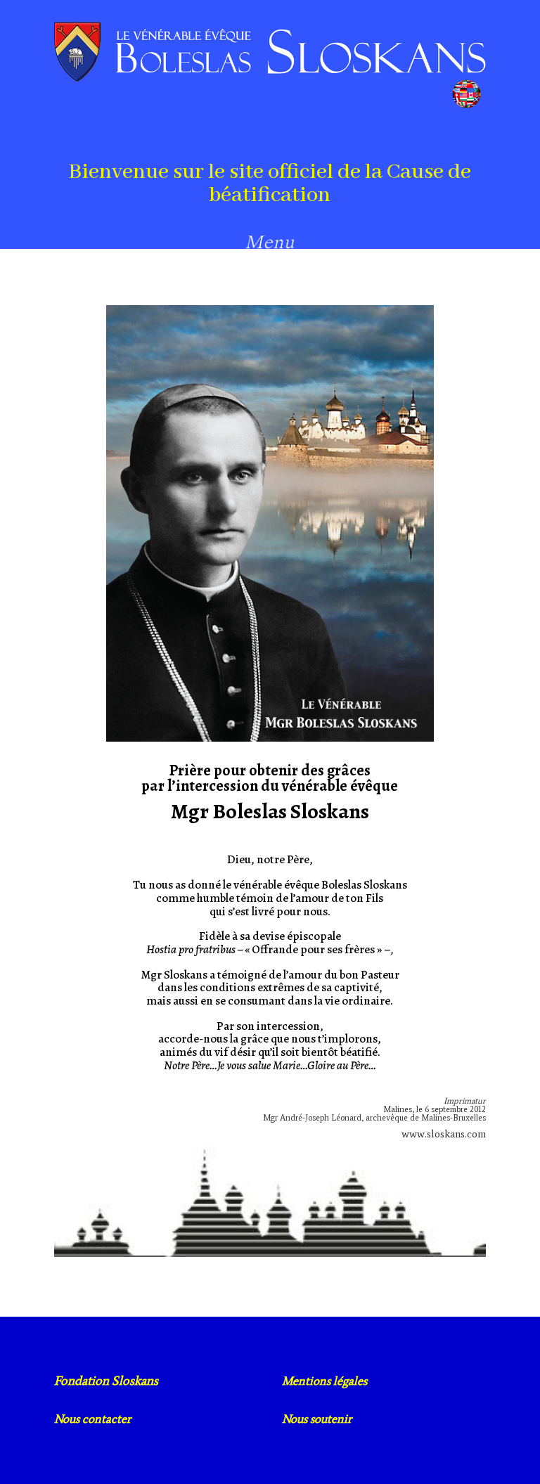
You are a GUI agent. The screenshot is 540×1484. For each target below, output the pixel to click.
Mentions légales (324, 1381)
